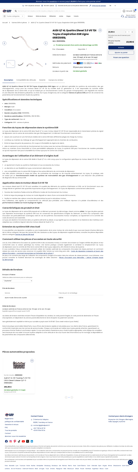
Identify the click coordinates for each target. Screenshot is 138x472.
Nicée (28, 465)
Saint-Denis (125, 465)
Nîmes (110, 465)
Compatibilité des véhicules (26, 80)
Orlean (77, 468)
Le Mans (7, 468)
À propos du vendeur (56, 80)
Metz (65, 468)
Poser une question (121, 57)
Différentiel (52, 16)
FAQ (6, 427)
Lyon (17, 465)
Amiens (52, 468)
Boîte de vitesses (41, 16)
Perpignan (59, 468)
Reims (70, 465)
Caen (106, 468)
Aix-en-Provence (16, 468)
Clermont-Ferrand (28, 468)
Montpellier (40, 465)
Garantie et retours (11, 425)
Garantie (42, 80)
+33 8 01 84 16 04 (39, 430)
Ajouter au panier (121, 53)
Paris (6, 465)
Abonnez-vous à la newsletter (15, 436)
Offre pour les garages (99, 5)
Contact (8, 433)
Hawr (74, 465)
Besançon (70, 468)
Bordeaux (55, 465)
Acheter (121, 47)
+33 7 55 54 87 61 (39, 428)
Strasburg (47, 465)
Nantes (33, 465)
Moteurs (30, 16)
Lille (60, 465)
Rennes (64, 465)
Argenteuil (95, 468)
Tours (47, 468)
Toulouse (22, 465)
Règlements (9, 419)
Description (8, 80)
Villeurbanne (117, 465)
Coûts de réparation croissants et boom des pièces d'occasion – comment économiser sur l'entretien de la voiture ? (52, 252)
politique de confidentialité (14, 422)
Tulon (88, 465)
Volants (76, 16)
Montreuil (88, 468)
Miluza (102, 468)
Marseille (11, 465)
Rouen (82, 468)
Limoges (41, 468)
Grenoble (94, 465)
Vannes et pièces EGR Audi (24, 234)
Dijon (99, 465)
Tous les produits (11, 430)
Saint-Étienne (81, 465)
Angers (105, 465)
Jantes (61, 16)
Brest (36, 468)
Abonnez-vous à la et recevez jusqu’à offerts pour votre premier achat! (68, 1)
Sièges (68, 16)
